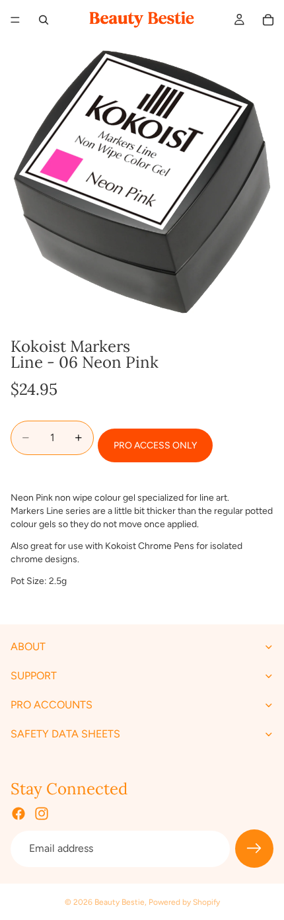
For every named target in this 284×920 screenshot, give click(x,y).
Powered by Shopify (184, 902)
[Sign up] (254, 848)
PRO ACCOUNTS (51, 704)
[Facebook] (18, 813)
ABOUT (28, 646)
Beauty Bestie (119, 902)
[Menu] (15, 20)
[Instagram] (42, 813)
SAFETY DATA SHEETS (65, 734)
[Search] (43, 19)
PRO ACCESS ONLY (155, 445)
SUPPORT (34, 675)
